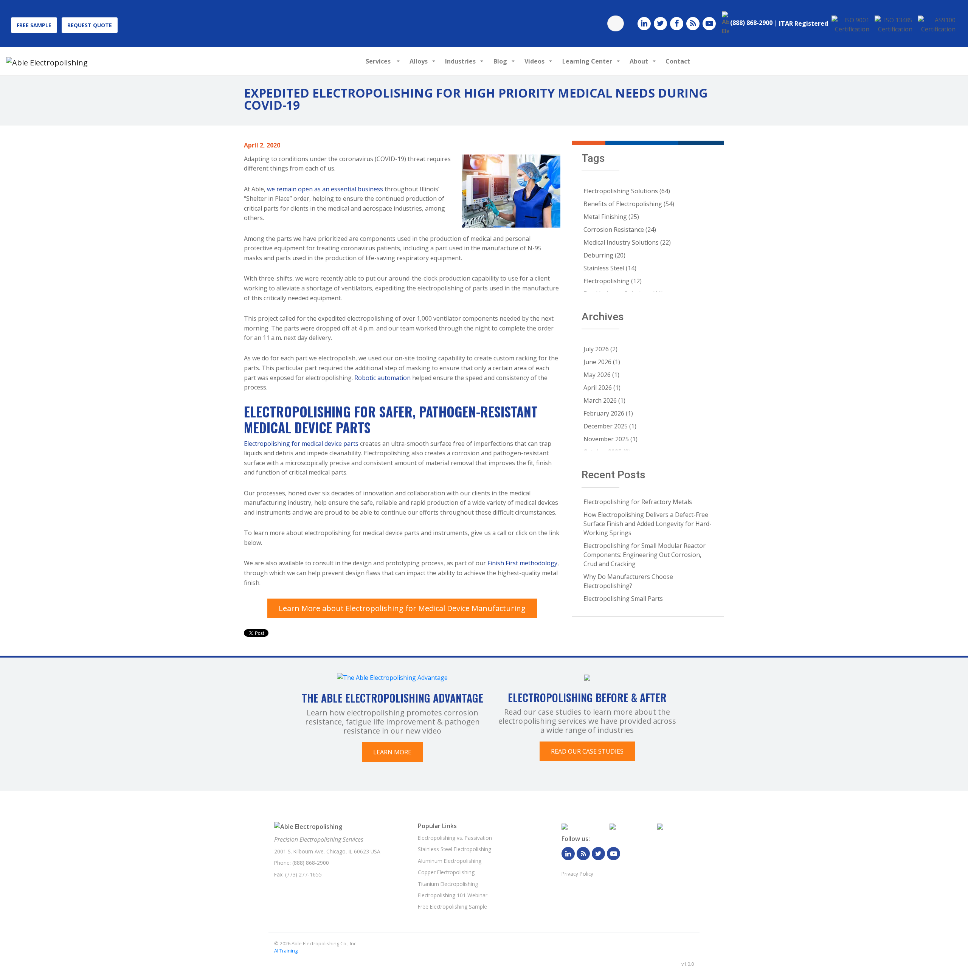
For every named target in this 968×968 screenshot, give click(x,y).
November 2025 (610, 439)
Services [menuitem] (379, 61)
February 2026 (608, 413)
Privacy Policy (577, 873)
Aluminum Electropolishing (449, 860)
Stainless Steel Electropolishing (454, 849)
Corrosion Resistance (619, 229)
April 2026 (602, 387)
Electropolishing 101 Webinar (452, 895)
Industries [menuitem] (460, 61)
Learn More (392, 752)
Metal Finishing (611, 217)
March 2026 (604, 400)
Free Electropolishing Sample (452, 906)
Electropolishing (612, 281)
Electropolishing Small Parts (623, 598)
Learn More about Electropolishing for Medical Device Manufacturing (402, 608)
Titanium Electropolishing (448, 883)
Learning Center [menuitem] (587, 61)
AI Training (286, 950)
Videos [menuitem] (534, 61)
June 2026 (601, 362)
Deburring (604, 255)
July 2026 (600, 349)
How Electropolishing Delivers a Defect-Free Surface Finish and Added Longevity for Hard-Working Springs (647, 523)
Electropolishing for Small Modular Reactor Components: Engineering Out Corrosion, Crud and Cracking (644, 554)
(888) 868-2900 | (753, 23)
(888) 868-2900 (310, 862)
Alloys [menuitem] (419, 61)
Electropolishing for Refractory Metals (637, 502)
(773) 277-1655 (303, 874)
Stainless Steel (609, 268)
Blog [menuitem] (500, 61)
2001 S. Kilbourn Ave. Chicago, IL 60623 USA (327, 851)
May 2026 (601, 375)
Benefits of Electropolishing (628, 204)
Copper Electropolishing (446, 872)
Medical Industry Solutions (627, 242)
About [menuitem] (639, 61)
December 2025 (609, 426)
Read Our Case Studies (587, 751)
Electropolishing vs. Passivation (455, 837)
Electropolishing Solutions (626, 191)
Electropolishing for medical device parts (301, 443)
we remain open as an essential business (325, 189)
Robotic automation (382, 378)
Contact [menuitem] (678, 61)
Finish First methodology (522, 563)
